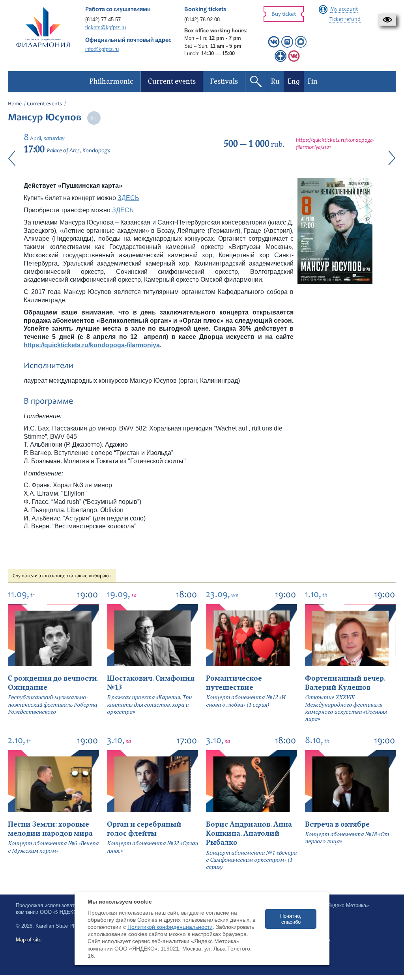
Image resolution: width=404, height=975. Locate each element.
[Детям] (294, 60)
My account (344, 9)
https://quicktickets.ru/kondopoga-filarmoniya (92, 345)
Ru (275, 81)
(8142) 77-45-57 (103, 19)
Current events (44, 104)
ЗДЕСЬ (128, 198)
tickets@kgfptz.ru (105, 27)
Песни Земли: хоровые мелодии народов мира (50, 829)
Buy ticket (283, 14)
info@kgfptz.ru (102, 49)
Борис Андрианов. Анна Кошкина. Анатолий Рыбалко (249, 834)
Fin (313, 81)
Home (15, 104)
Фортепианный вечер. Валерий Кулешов (345, 683)
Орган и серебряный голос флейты (144, 829)
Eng (294, 81)
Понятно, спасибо (290, 919)
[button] (387, 20)
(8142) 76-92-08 (202, 19)
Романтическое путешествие (234, 683)
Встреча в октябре (337, 824)
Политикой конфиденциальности (170, 927)
